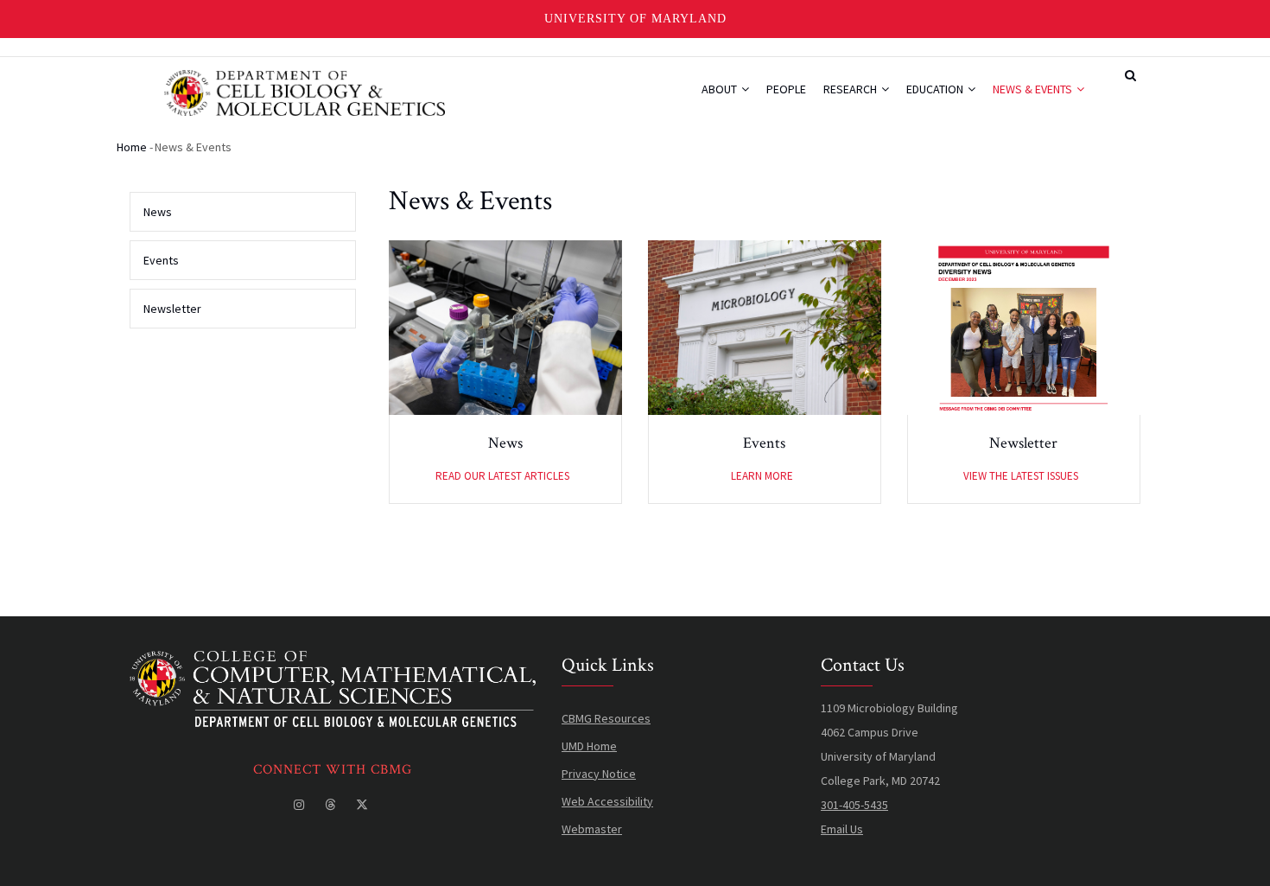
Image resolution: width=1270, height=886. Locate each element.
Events (764, 443)
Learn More (762, 475)
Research (851, 89)
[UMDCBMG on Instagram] (301, 805)
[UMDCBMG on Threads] (332, 805)
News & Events (1034, 89)
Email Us (842, 829)
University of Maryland (635, 18)
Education (936, 89)
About (721, 89)
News (505, 443)
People (786, 89)
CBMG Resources (606, 718)
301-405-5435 (854, 805)
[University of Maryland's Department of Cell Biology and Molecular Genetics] (333, 663)
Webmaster (592, 829)
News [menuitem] (157, 212)
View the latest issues (1020, 475)
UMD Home (589, 746)
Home (132, 147)
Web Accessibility (607, 801)
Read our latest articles (502, 475)
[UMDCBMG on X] (363, 805)
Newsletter (1023, 443)
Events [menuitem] (161, 260)
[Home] (304, 90)
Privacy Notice (599, 773)
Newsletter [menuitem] (172, 308)
